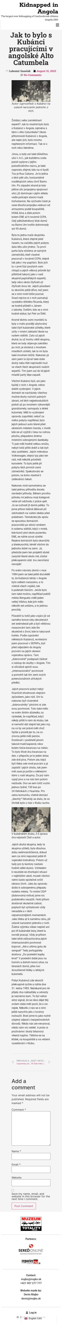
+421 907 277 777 (31, 1283)
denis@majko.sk (31, 1298)
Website (16, 1177)
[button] (57, 25)
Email (16, 1164)
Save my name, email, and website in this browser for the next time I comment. (31, 1196)
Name (16, 1151)
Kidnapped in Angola (38, 8)
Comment (19, 1109)
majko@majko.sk (31, 1279)
